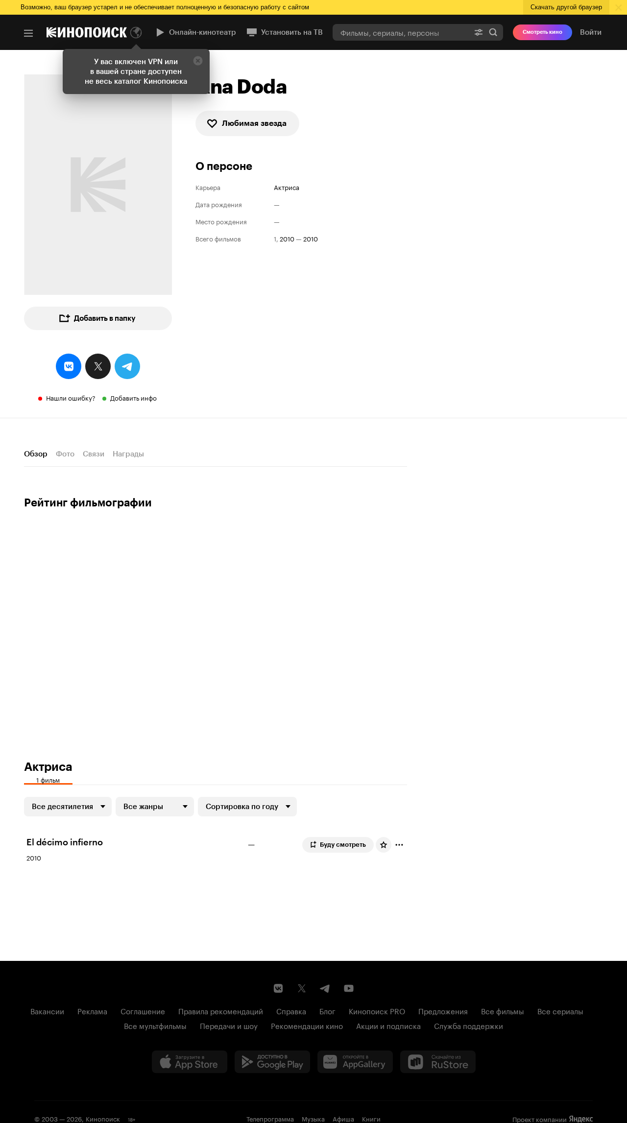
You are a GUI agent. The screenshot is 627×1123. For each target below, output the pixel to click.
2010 (287, 238)
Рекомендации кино (307, 1025)
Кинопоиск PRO (377, 1010)
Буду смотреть (343, 844)
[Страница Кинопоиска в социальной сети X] (302, 988)
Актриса (286, 187)
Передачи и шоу (229, 1025)
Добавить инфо (133, 397)
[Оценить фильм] (383, 845)
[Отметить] (399, 845)
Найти (493, 32)
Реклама (92, 1010)
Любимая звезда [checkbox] (254, 123)
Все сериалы (560, 1010)
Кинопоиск (103, 1118)
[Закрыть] (198, 61)
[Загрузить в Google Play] (272, 1062)
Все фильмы (502, 1010)
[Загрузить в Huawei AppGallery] (355, 1062)
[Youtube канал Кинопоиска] (349, 988)
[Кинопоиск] (87, 32)
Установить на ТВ (292, 32)
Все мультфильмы (155, 1025)
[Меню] (28, 33)
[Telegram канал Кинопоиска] (325, 988)
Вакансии (47, 1010)
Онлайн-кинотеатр (202, 32)
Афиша (343, 1118)
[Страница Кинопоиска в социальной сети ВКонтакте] (278, 988)
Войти (591, 32)
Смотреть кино (542, 32)
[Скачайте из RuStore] (438, 1062)
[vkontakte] (68, 366)
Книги (371, 1118)
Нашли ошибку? (71, 397)
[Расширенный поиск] (478, 32)
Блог (327, 1010)
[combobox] (401, 32)
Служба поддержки (468, 1025)
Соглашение (143, 1010)
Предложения (443, 1010)
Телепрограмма (270, 1118)
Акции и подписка (388, 1025)
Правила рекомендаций (220, 1010)
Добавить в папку (105, 318)
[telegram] (127, 366)
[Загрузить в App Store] (189, 1062)
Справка (291, 1010)
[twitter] (98, 366)
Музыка (313, 1118)
